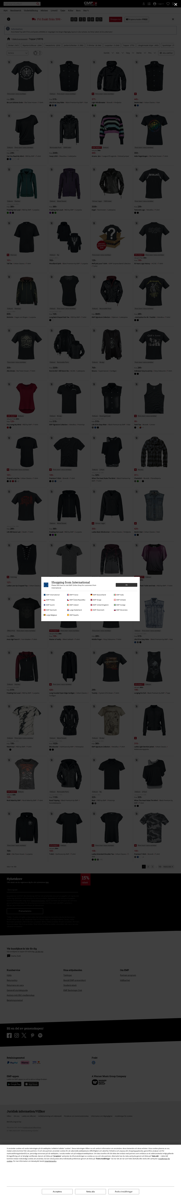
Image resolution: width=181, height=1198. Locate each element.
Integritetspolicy (50, 1161)
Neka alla (90, 1192)
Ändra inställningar (124, 1191)
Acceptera (57, 1192)
